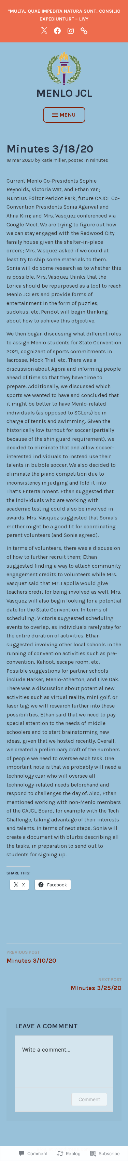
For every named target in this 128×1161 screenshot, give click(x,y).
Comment (89, 1099)
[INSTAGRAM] (71, 31)
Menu (68, 114)
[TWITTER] (44, 31)
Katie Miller (53, 160)
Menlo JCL (64, 93)
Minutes (99, 160)
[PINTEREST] (84, 31)
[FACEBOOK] (57, 31)
